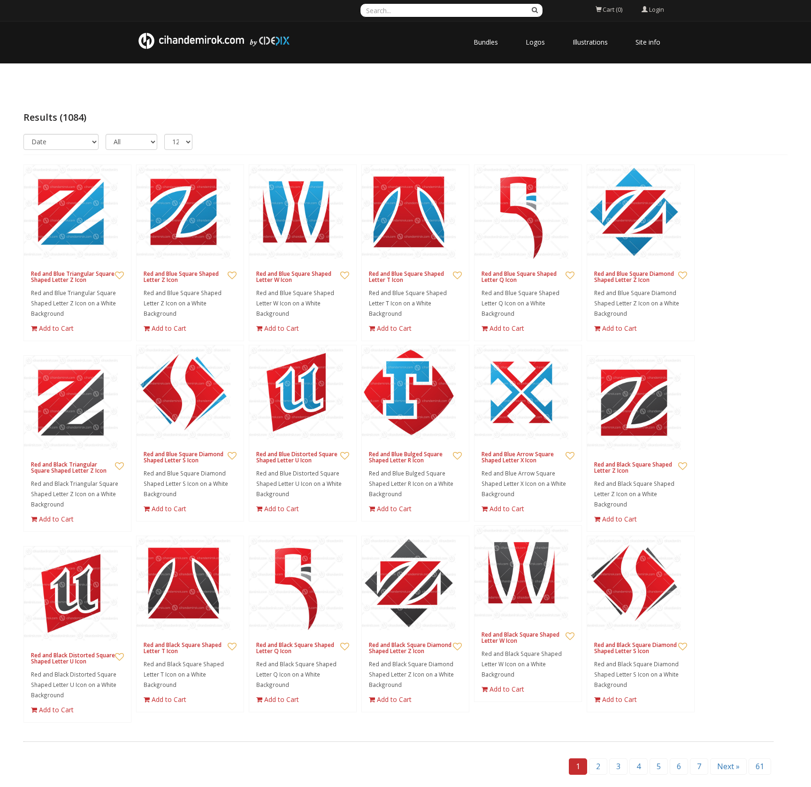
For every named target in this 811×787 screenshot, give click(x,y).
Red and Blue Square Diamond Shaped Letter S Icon (183, 457)
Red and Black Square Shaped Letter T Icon (183, 648)
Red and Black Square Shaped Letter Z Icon (633, 467)
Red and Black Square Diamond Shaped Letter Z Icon (410, 648)
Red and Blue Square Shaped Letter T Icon (406, 277)
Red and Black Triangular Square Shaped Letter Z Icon (69, 467)
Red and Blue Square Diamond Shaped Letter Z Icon (634, 277)
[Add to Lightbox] (119, 276)
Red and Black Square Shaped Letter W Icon (520, 638)
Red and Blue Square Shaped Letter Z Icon (181, 277)
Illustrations (590, 42)
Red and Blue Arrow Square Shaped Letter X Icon (518, 457)
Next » (728, 766)
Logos (535, 42)
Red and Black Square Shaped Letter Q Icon (295, 648)
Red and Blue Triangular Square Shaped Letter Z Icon (73, 277)
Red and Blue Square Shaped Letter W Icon (293, 277)
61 (760, 766)
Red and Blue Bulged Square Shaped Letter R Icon (406, 457)
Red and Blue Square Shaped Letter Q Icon (519, 277)
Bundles (486, 42)
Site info (647, 42)
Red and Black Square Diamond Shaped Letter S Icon (635, 648)
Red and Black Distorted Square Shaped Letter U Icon (73, 658)
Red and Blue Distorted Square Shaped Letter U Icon (296, 457)
